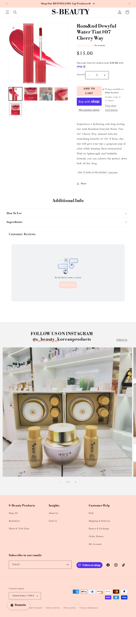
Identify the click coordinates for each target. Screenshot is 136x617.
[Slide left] (60, 482)
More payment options (89, 110)
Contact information (89, 608)
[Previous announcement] (6, 3)
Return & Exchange (99, 528)
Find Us (53, 521)
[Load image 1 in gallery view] (15, 94)
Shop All (13, 513)
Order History (96, 536)
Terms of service (53, 608)
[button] (7, 12)
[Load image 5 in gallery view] (15, 109)
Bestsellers (14, 521)
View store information (111, 107)
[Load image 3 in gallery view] (46, 94)
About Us (53, 513)
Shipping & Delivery (99, 521)
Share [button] (84, 183)
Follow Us (122, 340)
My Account (95, 544)
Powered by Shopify (33, 608)
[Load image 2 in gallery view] (31, 94)
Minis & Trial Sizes (19, 528)
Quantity (81, 74)
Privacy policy (70, 608)
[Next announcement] (129, 3)
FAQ (91, 513)
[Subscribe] (67, 565)
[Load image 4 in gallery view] (61, 94)
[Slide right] (75, 482)
